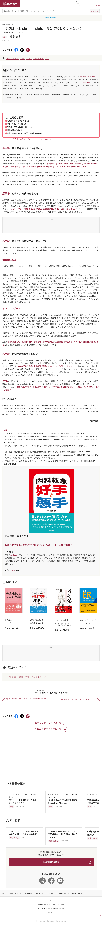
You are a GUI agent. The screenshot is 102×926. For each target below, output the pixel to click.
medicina (86, 83)
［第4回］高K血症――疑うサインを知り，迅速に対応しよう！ (77, 699)
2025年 (50, 893)
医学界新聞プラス (15, 893)
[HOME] (3, 893)
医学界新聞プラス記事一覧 (34, 893)
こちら (12, 570)
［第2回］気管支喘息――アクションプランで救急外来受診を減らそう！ (26, 699)
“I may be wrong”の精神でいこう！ (63, 834)
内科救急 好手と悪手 (88, 77)
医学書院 (10, 3)
